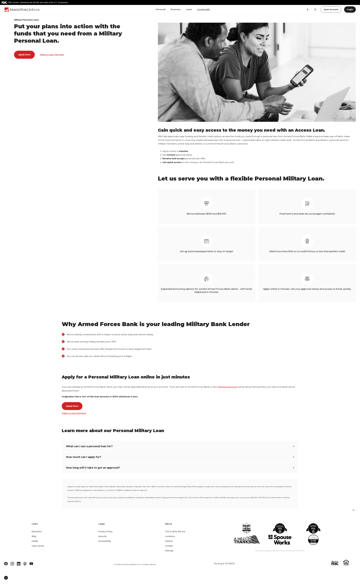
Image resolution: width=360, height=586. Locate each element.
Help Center (38, 546)
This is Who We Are (175, 531)
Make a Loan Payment (52, 54)
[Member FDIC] (334, 563)
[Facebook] (6, 563)
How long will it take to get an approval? (93, 467)
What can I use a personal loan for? (89, 446)
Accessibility (104, 541)
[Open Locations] (307, 9)
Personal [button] (161, 9)
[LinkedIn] (18, 563)
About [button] (168, 524)
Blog (34, 536)
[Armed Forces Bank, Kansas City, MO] (32, 9)
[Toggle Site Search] (315, 9)
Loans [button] (189, 9)
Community (203, 9)
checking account (227, 387)
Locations (170, 536)
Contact (169, 546)
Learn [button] (35, 524)
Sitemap (169, 550)
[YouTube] (31, 563)
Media (35, 541)
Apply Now (24, 54)
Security (102, 536)
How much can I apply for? (83, 457)
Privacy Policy (105, 531)
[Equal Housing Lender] (346, 562)
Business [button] (176, 9)
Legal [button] (101, 524)
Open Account (331, 9)
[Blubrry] (25, 563)
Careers (169, 541)
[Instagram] (12, 563)
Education (37, 531)
